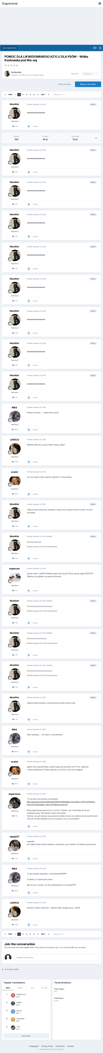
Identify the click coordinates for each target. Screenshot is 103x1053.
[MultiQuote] (29, 126)
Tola (18, 1027)
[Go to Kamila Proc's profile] (13, 995)
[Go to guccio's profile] (13, 1011)
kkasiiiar (18, 72)
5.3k (16, 126)
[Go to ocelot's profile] (15, 481)
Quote (35, 126)
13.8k (16, 462)
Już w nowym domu (35, 75)
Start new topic (64, 84)
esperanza (14, 794)
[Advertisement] (51, 26)
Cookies (70, 1046)
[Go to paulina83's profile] (13, 1019)
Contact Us (60, 1046)
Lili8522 (14, 439)
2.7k (16, 590)
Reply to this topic (88, 84)
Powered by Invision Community (51, 1049)
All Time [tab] (44, 988)
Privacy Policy (47, 1046)
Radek (19, 1002)
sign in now (59, 947)
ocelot (14, 472)
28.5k (15, 429)
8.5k (16, 816)
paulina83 (20, 1019)
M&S (14, 407)
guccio (19, 1010)
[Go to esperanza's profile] (15, 803)
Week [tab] (8, 988)
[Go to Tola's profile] (13, 1028)
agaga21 (14, 836)
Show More (26, 1036)
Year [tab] (32, 988)
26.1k (16, 494)
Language (33, 1046)
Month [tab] (20, 988)
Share (75, 74)
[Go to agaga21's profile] (15, 845)
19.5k (16, 858)
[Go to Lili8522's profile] (15, 448)
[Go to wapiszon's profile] (15, 577)
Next (43, 94)
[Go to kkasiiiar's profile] (7, 73)
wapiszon (14, 568)
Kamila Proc (21, 994)
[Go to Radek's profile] (13, 1003)
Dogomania (10, 3)
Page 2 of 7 (58, 94)
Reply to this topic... (26, 957)
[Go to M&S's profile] (15, 416)
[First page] (5, 94)
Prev (10, 94)
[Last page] (48, 94)
